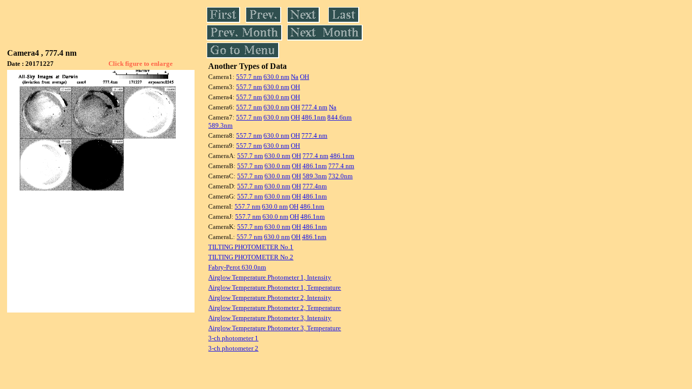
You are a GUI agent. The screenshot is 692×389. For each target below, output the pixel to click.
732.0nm (340, 176)
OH (304, 77)
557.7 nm (249, 77)
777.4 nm (314, 107)
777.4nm (314, 186)
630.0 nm (276, 77)
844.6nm (339, 117)
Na (294, 77)
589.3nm (220, 125)
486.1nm (313, 117)
